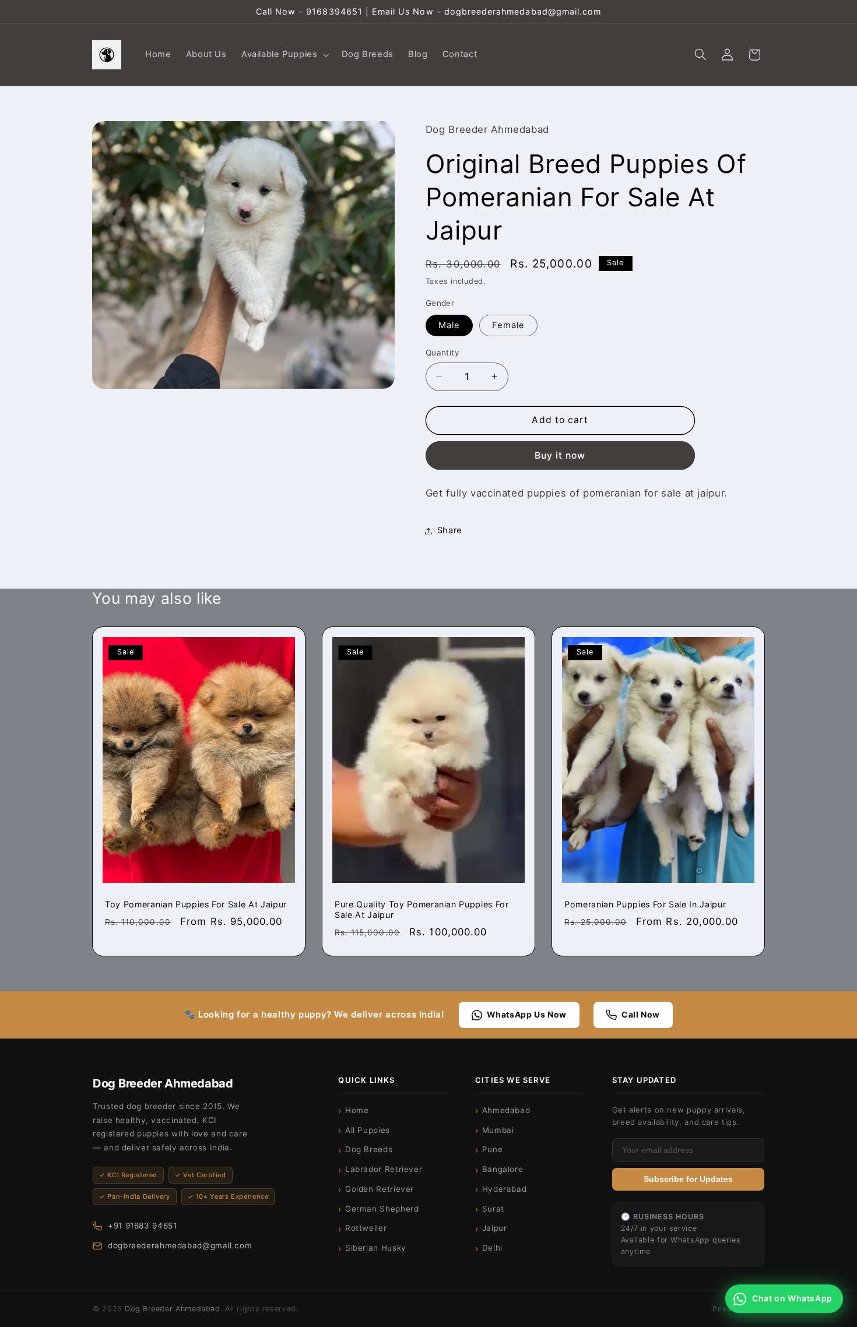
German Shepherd (382, 1208)
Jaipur (494, 1228)
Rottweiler (366, 1228)
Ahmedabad (506, 1110)
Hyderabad (504, 1189)
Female (508, 325)
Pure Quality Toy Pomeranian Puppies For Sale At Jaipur (422, 909)
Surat (493, 1208)
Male (449, 325)
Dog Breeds (368, 1149)
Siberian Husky (375, 1247)
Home (357, 1110)
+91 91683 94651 (142, 1225)
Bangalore (503, 1169)
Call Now (640, 1014)
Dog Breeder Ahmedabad (172, 1308)
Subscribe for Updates (688, 1179)
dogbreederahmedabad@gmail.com (180, 1245)
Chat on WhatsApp (792, 1298)
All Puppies (367, 1130)
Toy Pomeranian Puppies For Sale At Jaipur (196, 904)
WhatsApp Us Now (527, 1014)
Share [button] (449, 530)
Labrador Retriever (383, 1169)
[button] (284, 55)
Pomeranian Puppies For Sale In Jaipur (645, 904)
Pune (492, 1149)
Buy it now (560, 454)
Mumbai (498, 1130)
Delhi (492, 1247)
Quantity (442, 352)
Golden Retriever (379, 1189)
